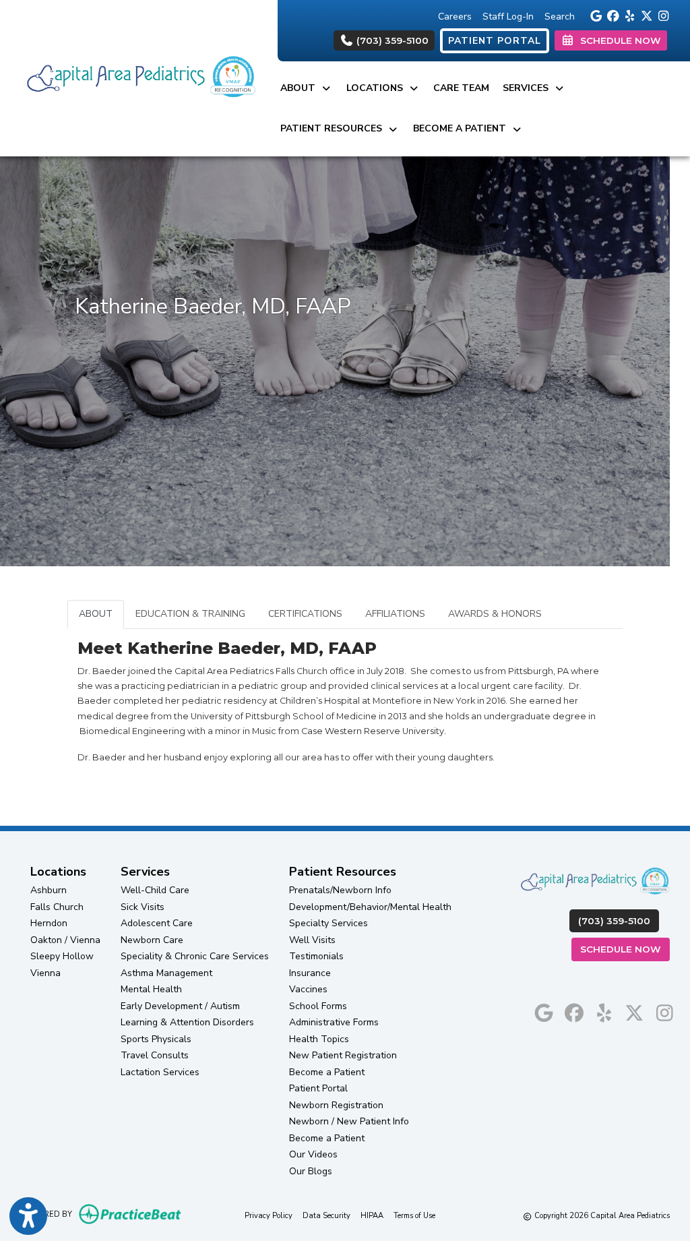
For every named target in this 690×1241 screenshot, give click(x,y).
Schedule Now (625, 949)
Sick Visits (142, 907)
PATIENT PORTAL (494, 40)
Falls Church (57, 907)
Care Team (461, 88)
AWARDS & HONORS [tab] (495, 613)
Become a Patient (327, 1072)
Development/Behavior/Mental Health (370, 907)
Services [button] (528, 88)
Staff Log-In (508, 16)
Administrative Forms (334, 1022)
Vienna (45, 973)
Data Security (326, 1215)
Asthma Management (166, 973)
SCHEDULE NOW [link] (618, 40)
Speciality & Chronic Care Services (195, 956)
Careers (455, 16)
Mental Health (151, 989)
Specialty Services (328, 923)
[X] (644, 15)
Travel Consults (155, 1055)
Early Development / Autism (180, 1006)
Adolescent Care (157, 923)
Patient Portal (318, 1088)
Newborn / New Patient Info (349, 1121)
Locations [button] (377, 88)
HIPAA (371, 1215)
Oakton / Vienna (65, 940)
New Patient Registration (343, 1055)
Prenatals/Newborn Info (340, 890)
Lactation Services (160, 1072)
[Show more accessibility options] (28, 1216)
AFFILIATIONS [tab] (395, 613)
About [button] (300, 88)
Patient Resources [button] (333, 128)
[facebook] (611, 15)
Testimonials (316, 956)
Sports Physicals (156, 1039)
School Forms (318, 1006)
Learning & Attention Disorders (187, 1022)
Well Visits (312, 940)
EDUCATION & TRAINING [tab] (190, 613)
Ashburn (48, 890)
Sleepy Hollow (62, 956)
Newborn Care (152, 940)
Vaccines (308, 989)
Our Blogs (310, 1171)
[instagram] (661, 15)
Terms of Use (414, 1215)
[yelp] (628, 15)
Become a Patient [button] (462, 128)
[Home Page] (139, 77)
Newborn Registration (336, 1105)
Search (559, 16)
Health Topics (319, 1039)
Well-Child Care (155, 890)
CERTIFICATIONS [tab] (305, 613)
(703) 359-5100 (391, 40)
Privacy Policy (268, 1215)
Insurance (310, 973)
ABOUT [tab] (96, 613)
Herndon (48, 923)
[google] (594, 15)
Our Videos (313, 1154)
